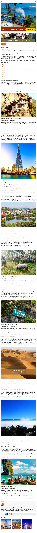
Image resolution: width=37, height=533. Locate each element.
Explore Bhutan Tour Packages (18, 128)
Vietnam (3, 72)
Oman (3, 74)
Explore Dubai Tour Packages (18, 188)
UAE (2, 66)
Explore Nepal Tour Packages (18, 285)
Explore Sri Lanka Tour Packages (18, 235)
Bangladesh (4, 76)
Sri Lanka (3, 68)
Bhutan (3, 64)
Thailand (3, 78)
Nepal (3, 70)
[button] (2, 17)
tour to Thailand (14, 456)
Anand (2, 501)
